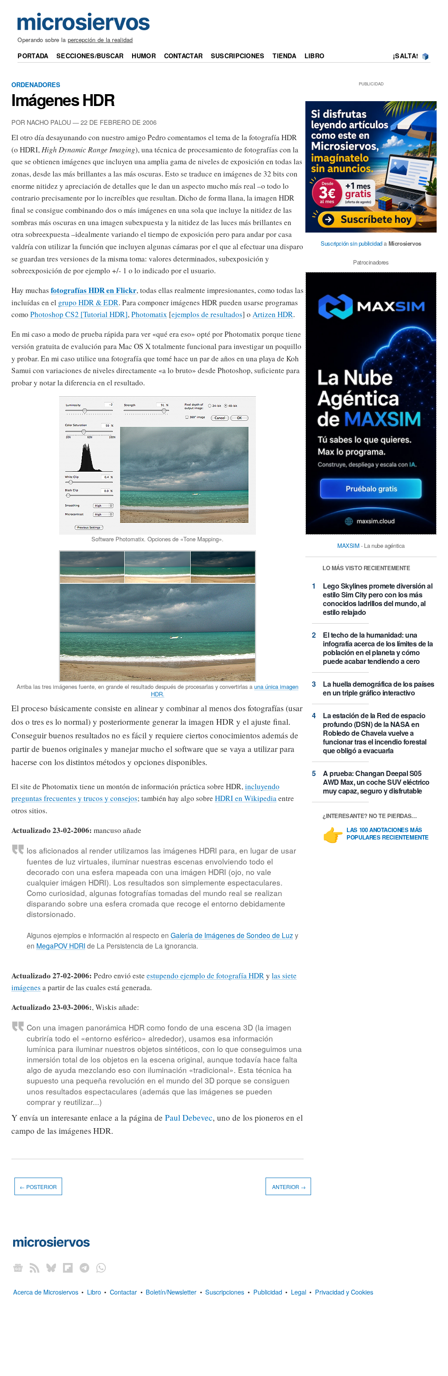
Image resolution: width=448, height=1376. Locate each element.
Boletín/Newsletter (171, 1291)
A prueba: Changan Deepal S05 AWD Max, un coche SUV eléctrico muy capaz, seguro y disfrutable (376, 782)
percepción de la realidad (100, 39)
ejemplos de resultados (207, 314)
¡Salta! (405, 55)
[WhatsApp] (101, 1267)
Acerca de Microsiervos (45, 1291)
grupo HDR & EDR (88, 302)
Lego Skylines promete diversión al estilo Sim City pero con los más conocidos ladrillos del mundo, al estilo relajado (377, 599)
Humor (143, 55)
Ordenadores (35, 84)
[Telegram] (84, 1267)
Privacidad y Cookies (344, 1291)
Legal (298, 1291)
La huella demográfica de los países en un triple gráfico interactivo (378, 688)
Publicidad (267, 1291)
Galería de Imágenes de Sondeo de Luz (232, 935)
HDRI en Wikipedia (245, 798)
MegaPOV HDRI (60, 945)
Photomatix (149, 314)
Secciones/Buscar (90, 55)
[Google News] (18, 1267)
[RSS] (34, 1267)
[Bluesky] (51, 1267)
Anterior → (288, 1186)
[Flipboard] (68, 1267)
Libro (314, 55)
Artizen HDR (272, 314)
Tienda (284, 55)
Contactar (183, 55)
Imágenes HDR (62, 99)
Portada (33, 55)
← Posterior (38, 1186)
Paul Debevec (189, 1117)
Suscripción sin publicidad (351, 243)
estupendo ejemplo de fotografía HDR (205, 975)
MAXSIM (348, 545)
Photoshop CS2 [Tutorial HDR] (79, 314)
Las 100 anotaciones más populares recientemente (387, 833)
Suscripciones (238, 55)
